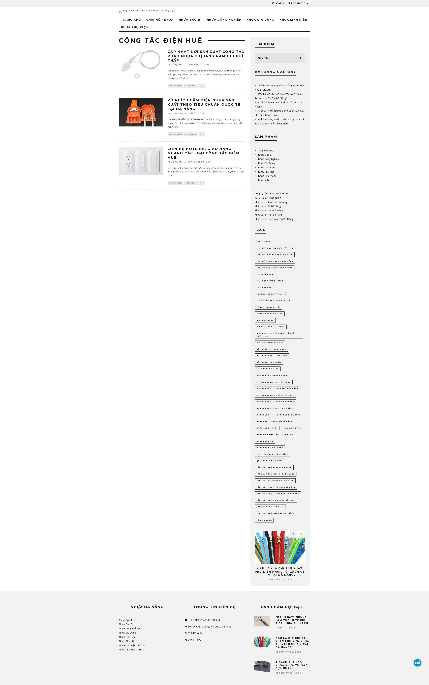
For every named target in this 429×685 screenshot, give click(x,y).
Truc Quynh (175, 65)
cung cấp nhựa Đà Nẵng (270, 294)
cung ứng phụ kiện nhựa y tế (273, 300)
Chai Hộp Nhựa (160, 19)
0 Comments (191, 86)
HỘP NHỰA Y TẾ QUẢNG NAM (271, 349)
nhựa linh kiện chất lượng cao (275, 434)
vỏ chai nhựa (264, 520)
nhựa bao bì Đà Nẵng (288, 415)
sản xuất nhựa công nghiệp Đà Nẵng (278, 494)
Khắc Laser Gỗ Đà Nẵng (268, 206)
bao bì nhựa (263, 241)
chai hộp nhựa (265, 274)
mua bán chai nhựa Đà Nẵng (273, 375)
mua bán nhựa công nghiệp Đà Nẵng (277, 388)
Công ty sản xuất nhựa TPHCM (271, 193)
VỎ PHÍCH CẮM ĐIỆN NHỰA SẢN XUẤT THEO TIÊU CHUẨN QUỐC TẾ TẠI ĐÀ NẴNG (204, 104)
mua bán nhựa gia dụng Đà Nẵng (275, 395)
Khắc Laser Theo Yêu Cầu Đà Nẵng (274, 219)
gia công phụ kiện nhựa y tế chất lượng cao (276, 334)
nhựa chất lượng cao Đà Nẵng (274, 421)
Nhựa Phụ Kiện (134, 27)
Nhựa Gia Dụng (260, 19)
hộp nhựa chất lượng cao (272, 356)
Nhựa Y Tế (264, 180)
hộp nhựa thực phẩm (269, 362)
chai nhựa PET (265, 287)
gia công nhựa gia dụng (271, 327)
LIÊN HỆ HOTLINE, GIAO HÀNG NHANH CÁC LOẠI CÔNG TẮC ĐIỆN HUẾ (203, 153)
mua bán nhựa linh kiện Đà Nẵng (275, 402)
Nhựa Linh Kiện (293, 19)
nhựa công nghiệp (267, 428)
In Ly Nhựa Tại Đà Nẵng (268, 197)
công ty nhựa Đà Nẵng (270, 314)
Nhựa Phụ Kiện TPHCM (131, 649)
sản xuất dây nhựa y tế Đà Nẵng (275, 481)
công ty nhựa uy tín (269, 307)
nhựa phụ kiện (265, 441)
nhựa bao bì (263, 415)
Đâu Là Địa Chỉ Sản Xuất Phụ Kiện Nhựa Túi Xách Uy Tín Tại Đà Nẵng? (280, 571)
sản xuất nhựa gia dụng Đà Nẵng (276, 500)
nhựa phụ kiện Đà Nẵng (270, 448)
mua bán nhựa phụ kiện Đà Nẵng (275, 408)
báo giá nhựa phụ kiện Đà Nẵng (275, 268)
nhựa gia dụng (292, 428)
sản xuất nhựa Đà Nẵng (270, 507)
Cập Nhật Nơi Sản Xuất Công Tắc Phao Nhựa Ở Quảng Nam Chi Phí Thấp (206, 56)
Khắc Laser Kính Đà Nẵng (268, 214)
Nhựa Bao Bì (190, 19)
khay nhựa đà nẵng (268, 369)
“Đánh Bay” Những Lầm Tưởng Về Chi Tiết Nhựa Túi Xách (291, 620)
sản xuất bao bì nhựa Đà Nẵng (274, 467)
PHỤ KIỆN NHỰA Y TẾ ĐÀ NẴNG (272, 454)
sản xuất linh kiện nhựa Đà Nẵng (276, 487)
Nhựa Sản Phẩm (267, 175)
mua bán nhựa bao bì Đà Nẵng (274, 382)
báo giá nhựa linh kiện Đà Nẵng (275, 261)
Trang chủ (131, 19)
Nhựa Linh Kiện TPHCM (132, 645)
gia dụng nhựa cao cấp (270, 342)
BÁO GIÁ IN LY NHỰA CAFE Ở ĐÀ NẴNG (276, 248)
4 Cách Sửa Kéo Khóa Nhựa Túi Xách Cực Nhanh (292, 665)
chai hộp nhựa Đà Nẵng (270, 281)
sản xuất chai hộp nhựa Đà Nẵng (276, 474)
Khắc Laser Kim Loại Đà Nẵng (271, 202)
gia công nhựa (265, 320)
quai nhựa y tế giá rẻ (269, 461)
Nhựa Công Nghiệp (224, 19)
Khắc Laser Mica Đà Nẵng (269, 210)
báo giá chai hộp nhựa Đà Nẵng (275, 254)
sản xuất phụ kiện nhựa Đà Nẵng (275, 513)
